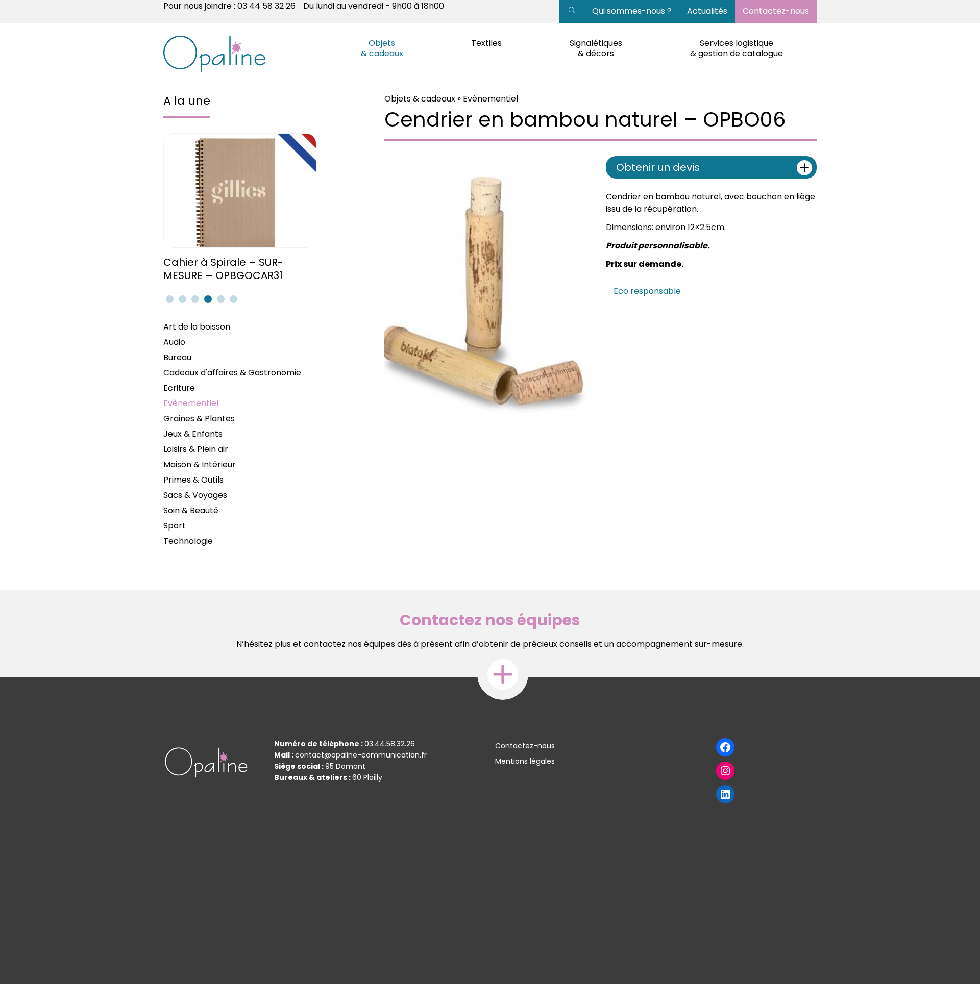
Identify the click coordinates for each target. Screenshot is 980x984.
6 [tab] (232, 299)
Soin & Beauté (190, 510)
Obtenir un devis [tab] (658, 167)
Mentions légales (525, 761)
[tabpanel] (241, 208)
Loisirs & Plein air (195, 449)
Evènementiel (190, 403)
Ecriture (179, 388)
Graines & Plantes (199, 418)
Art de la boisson (196, 327)
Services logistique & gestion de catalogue (736, 48)
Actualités (707, 11)
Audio (174, 342)
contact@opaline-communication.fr (361, 755)
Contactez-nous (776, 11)
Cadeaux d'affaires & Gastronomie (232, 373)
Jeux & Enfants (193, 434)
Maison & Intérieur (199, 464)
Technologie (188, 541)
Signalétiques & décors (596, 48)
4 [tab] (207, 299)
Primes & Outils (193, 480)
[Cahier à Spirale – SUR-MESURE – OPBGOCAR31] (241, 190)
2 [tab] (181, 299)
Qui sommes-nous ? (632, 11)
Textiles (486, 43)
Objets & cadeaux (382, 48)
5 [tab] (219, 299)
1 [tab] (168, 299)
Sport (174, 526)
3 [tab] (194, 299)
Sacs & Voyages (195, 495)
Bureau (177, 357)
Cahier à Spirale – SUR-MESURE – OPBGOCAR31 (223, 269)
